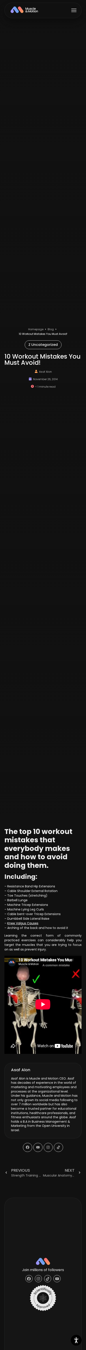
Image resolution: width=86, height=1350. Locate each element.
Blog (51, 329)
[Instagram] (48, 1147)
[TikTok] (58, 1147)
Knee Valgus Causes (22, 923)
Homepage (35, 329)
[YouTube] (38, 1147)
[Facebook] (27, 1147)
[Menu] (74, 10)
